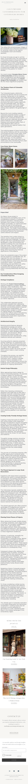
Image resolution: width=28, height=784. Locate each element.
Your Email (5, 747)
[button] (25, 3)
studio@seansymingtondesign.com (14, 726)
